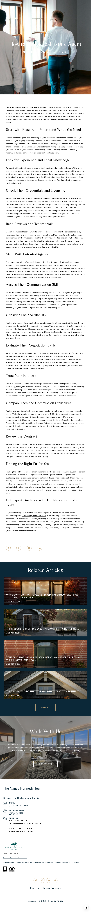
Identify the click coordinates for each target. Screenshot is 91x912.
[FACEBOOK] (36, 880)
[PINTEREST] (55, 880)
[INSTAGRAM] (42, 880)
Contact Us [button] (45, 764)
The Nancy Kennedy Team (34, 515)
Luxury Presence (52, 888)
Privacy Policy (55, 901)
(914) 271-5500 (16, 813)
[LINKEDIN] (48, 880)
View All (45, 707)
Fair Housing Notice (10, 853)
